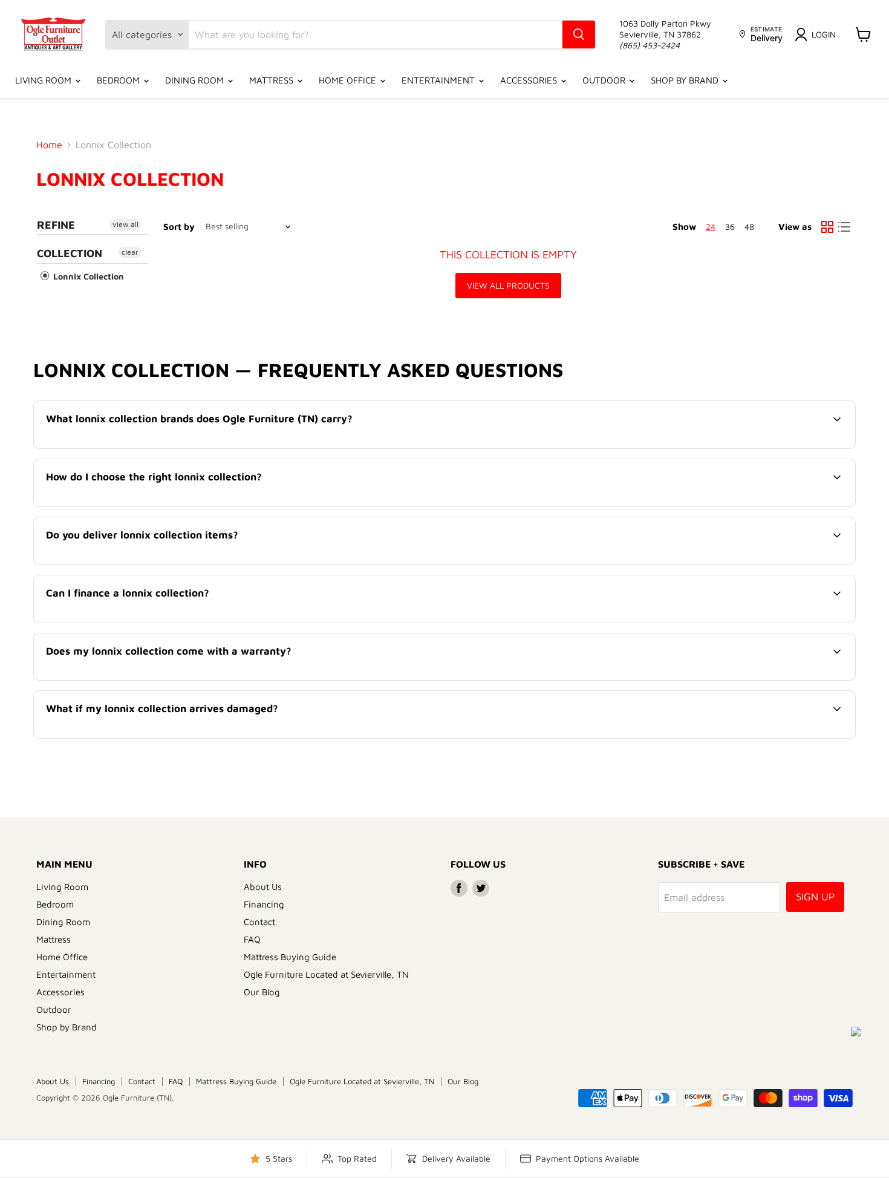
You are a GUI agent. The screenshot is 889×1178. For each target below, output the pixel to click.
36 (730, 226)
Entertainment (439, 80)
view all (125, 224)
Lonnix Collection (87, 276)
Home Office (349, 80)
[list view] (844, 226)
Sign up (815, 897)
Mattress (272, 80)
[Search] (578, 34)
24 (710, 226)
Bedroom (119, 80)
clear (130, 252)
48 (749, 226)
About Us (263, 887)
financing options (145, 621)
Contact (259, 922)
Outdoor (605, 80)
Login (824, 34)
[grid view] (827, 226)
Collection (69, 253)
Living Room (44, 80)
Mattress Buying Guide (290, 957)
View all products (508, 285)
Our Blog (262, 992)
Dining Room (195, 80)
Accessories (529, 80)
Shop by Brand (686, 80)
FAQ (252, 939)
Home (49, 144)
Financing (264, 904)
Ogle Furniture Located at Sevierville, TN (326, 974)
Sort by (179, 226)
